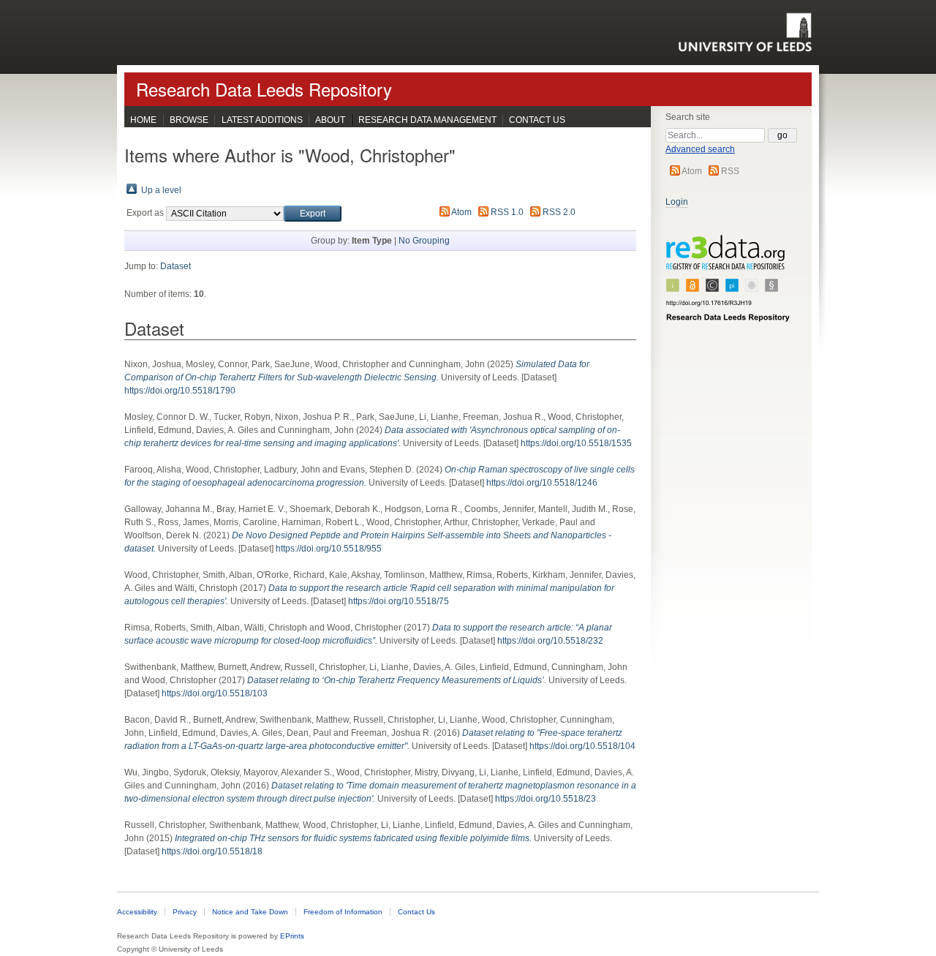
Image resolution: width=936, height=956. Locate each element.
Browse (189, 120)
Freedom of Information (342, 912)
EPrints (292, 936)
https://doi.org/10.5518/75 (398, 601)
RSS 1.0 (507, 212)
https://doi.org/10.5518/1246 (541, 483)
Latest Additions (262, 120)
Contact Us (537, 120)
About (330, 120)
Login (676, 202)
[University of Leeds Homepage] (745, 32)
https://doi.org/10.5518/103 (215, 693)
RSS (730, 171)
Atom (692, 171)
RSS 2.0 (559, 212)
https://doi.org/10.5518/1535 (576, 443)
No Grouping (424, 241)
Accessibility (137, 912)
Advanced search (700, 149)
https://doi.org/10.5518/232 (550, 641)
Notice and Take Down (250, 912)
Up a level (161, 190)
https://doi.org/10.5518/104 (582, 746)
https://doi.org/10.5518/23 (545, 799)
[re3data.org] (728, 284)
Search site (687, 117)
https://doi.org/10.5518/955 (329, 548)
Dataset (175, 266)
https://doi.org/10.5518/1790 (179, 390)
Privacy (185, 912)
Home (143, 120)
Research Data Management (427, 120)
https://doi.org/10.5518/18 (212, 851)
